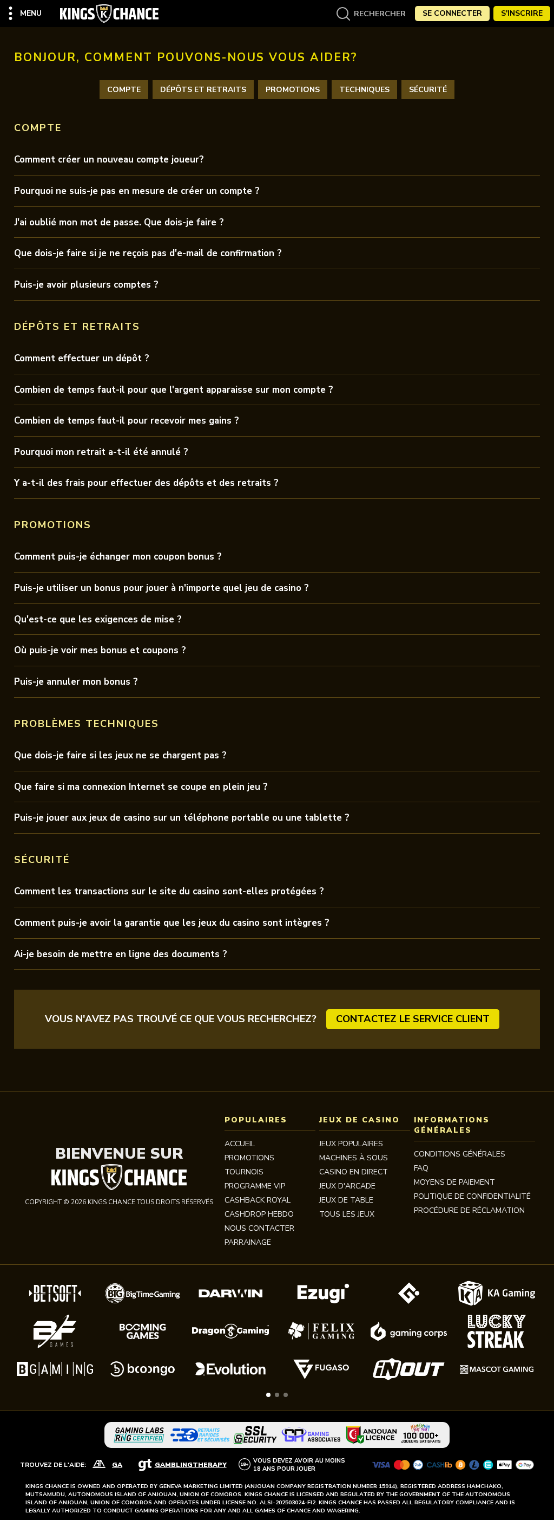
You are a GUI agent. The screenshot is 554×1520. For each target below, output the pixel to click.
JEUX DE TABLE (346, 1200)
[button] (268, 1395)
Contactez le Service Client (413, 1018)
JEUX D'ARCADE (347, 1186)
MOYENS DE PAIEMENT (454, 1182)
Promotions (249, 1158)
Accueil (240, 1144)
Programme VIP (255, 1186)
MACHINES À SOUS (353, 1158)
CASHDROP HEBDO (259, 1214)
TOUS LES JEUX (346, 1214)
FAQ (421, 1168)
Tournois (244, 1172)
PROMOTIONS (293, 90)
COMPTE (124, 90)
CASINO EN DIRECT (353, 1172)
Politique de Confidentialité (472, 1196)
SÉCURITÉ (428, 90)
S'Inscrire (522, 13)
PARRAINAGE (248, 1242)
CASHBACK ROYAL (258, 1200)
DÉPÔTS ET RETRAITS (203, 90)
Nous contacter (259, 1228)
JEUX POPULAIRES (351, 1144)
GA (117, 1464)
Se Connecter (452, 13)
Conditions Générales (459, 1154)
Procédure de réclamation (469, 1210)
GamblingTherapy (191, 1464)
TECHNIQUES (364, 90)
